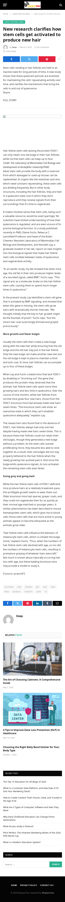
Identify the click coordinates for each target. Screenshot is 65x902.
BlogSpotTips (48, 892)
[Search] (60, 5)
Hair (45, 586)
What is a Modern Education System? (22, 842)
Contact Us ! (47, 885)
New (7, 591)
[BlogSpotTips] (32, 5)
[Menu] (5, 5)
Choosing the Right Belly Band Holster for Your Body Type (31, 748)
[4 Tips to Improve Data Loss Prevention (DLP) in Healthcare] (32, 709)
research (28, 591)
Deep (14, 47)
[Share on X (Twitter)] (29, 59)
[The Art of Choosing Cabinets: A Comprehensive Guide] (32, 659)
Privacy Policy (28, 885)
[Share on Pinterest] (47, 59)
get (37, 586)
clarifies (28, 586)
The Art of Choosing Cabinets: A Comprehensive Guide (31, 681)
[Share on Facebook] (11, 59)
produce (17, 591)
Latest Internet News (14, 22)
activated (9, 586)
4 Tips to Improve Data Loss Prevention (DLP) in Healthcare (31, 731)
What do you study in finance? (18, 826)
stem (38, 591)
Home (14, 885)
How (53, 586)
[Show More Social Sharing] (59, 59)
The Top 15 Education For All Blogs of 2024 (24, 781)
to (46, 591)
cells (19, 586)
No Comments (43, 47)
